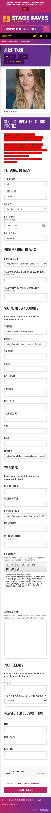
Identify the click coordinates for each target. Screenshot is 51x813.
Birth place (10, 232)
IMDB (6, 438)
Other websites (12, 537)
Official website (12, 486)
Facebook (9, 339)
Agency (7, 204)
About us (5, 804)
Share (24, 56)
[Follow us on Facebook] (47, 36)
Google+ (8, 363)
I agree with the (23, 784)
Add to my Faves (16, 61)
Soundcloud (10, 413)
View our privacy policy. (34, 4)
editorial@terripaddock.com (17, 159)
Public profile (11, 111)
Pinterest (9, 401)
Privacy (38, 800)
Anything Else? (25, 615)
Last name (9, 749)
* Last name (10, 191)
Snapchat (9, 388)
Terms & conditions (26, 800)
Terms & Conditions (30, 784)
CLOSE (25, 9)
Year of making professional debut (22, 289)
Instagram (9, 376)
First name (9, 736)
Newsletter (35, 36)
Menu (4, 36)
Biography (25, 557)
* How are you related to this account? (25, 695)
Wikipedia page (11, 498)
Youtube (8, 351)
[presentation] (7, 565)
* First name (10, 179)
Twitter (8, 326)
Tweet (12, 56)
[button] (7, 565)
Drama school (11, 258)
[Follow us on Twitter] (41, 36)
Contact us (15, 804)
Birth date (9, 218)
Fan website (10, 523)
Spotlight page (12, 511)
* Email (7, 683)
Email (6, 724)
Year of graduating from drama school (24, 273)
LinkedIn (8, 451)
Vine (6, 426)
